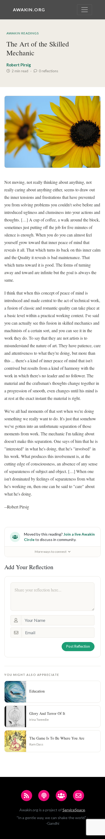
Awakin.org (29, 9)
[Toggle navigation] (84, 9)
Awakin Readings (22, 33)
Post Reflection (78, 646)
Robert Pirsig (18, 64)
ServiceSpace (73, 810)
